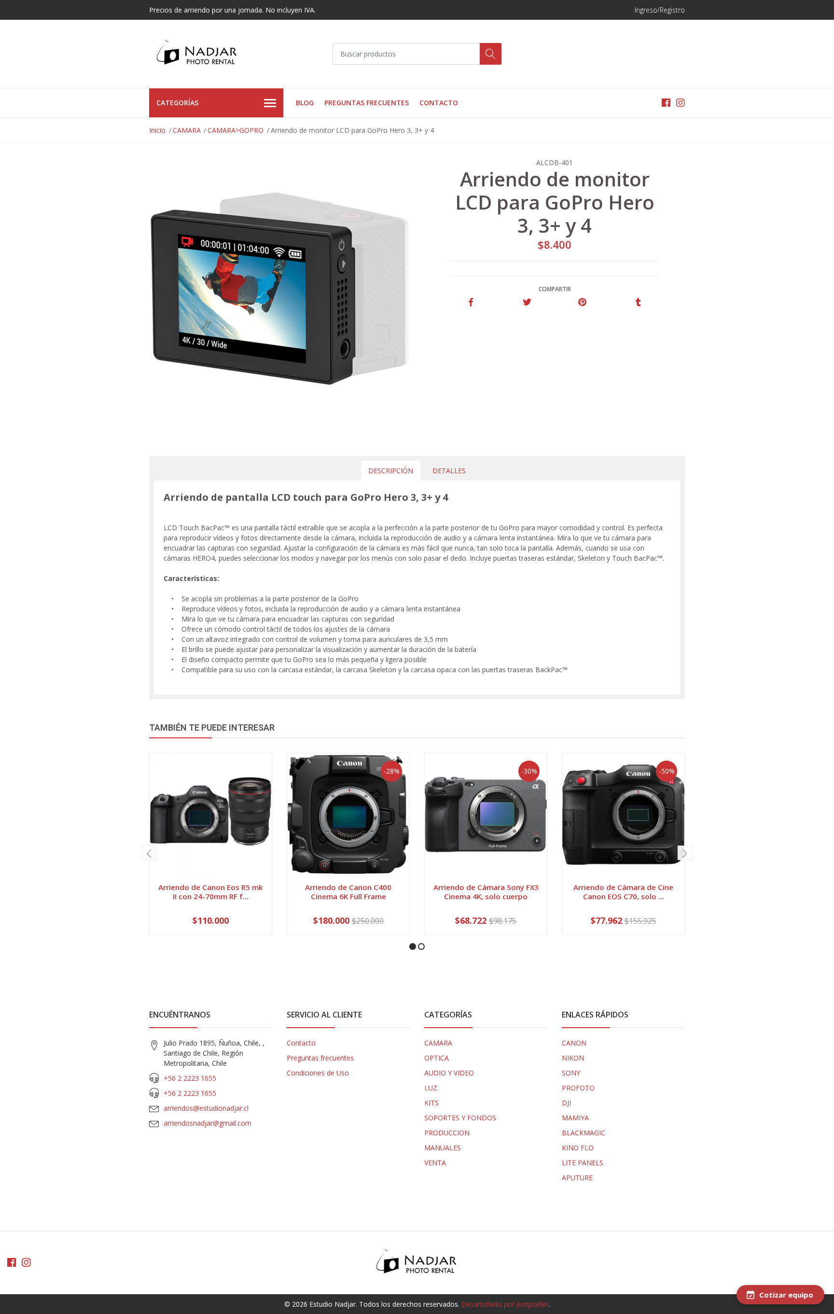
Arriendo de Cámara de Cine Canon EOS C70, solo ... (623, 891)
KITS (431, 1102)
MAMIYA (575, 1117)
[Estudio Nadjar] (197, 53)
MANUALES (442, 1147)
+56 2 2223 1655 (190, 1078)
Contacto (438, 102)
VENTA (435, 1162)
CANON (574, 1042)
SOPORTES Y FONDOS (460, 1117)
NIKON (573, 1057)
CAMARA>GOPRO (236, 130)
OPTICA (436, 1057)
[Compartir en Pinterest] (582, 302)
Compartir (555, 289)
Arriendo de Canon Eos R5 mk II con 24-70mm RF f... (210, 891)
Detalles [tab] (449, 470)
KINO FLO (578, 1147)
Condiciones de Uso (318, 1072)
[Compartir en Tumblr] (638, 302)
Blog (305, 102)
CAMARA (187, 130)
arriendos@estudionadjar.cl (206, 1108)
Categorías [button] (177, 102)
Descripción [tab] (390, 470)
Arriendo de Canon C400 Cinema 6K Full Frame (348, 891)
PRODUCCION (447, 1132)
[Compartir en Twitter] (527, 302)
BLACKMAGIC (583, 1132)
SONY (571, 1072)
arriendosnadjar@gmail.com (207, 1123)
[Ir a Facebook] (666, 102)
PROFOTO (578, 1087)
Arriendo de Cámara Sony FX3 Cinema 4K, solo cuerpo (486, 891)
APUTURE (577, 1177)
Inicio (157, 130)
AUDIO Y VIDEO (449, 1072)
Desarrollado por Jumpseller (505, 1304)
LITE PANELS (582, 1162)
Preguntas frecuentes (366, 102)
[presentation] (149, 853)
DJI (566, 1102)
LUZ (430, 1087)
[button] (412, 946)
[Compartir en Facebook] (471, 302)
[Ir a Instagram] (680, 102)
